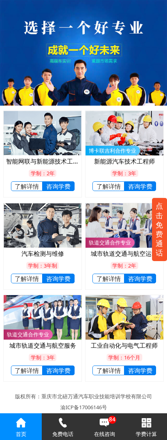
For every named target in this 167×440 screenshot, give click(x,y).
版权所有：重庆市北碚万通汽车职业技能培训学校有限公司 (83, 396)
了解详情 (27, 186)
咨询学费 (58, 186)
